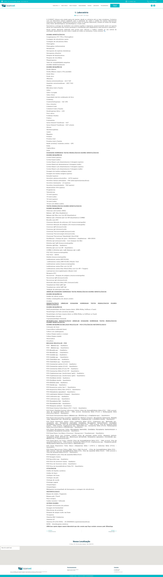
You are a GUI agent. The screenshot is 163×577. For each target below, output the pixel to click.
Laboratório (96, 5)
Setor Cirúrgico (73, 5)
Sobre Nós (55, 5)
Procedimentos (104, 5)
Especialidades (82, 5)
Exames (89, 5)
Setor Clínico (64, 5)
